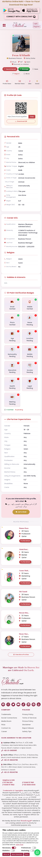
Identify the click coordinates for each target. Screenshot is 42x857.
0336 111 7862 (9, 785)
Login (36, 23)
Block (28, 74)
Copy (32, 116)
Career (4, 731)
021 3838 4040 (29, 785)
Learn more (19, 845)
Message (25, 69)
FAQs (3, 725)
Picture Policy (27, 721)
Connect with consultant (19, 17)
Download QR (22, 121)
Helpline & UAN (9, 780)
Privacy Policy (27, 714)
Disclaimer (26, 725)
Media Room (6, 721)
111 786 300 (8, 782)
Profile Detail (25, 541)
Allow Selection (17, 854)
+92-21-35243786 (10, 772)
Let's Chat (22, 512)
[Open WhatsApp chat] (37, 852)
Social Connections (9, 718)
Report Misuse (28, 728)
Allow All (6, 854)
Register (37, 26)
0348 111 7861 (28, 782)
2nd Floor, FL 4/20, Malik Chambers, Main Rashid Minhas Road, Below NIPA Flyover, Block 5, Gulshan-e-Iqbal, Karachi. (18, 745)
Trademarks (6, 714)
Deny (27, 854)
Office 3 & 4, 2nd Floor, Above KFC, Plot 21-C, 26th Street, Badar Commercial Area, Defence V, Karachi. (19, 767)
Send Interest (11, 69)
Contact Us (6, 728)
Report (16, 74)
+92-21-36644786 (10, 760)
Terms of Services (29, 718)
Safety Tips (26, 731)
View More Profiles (22, 654)
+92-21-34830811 (10, 751)
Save (36, 69)
